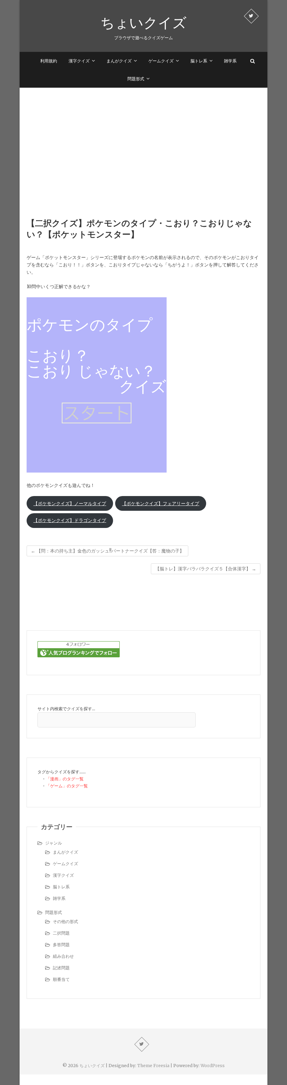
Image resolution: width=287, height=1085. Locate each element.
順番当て (61, 979)
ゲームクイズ (161, 61)
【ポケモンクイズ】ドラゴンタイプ (69, 520)
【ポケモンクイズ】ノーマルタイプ (69, 504)
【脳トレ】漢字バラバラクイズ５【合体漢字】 (205, 569)
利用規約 (48, 61)
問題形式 (135, 79)
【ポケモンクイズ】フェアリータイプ (160, 504)
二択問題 (61, 933)
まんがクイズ (119, 61)
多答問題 (61, 944)
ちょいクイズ (143, 22)
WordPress (213, 1065)
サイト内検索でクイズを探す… (66, 708)
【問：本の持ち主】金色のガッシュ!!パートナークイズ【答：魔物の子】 (107, 551)
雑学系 (230, 61)
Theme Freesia (153, 1065)
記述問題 (61, 967)
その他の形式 (65, 921)
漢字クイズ (79, 61)
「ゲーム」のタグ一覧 (67, 785)
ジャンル (53, 843)
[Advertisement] (143, 140)
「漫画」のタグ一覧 (65, 778)
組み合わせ (63, 956)
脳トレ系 (198, 61)
